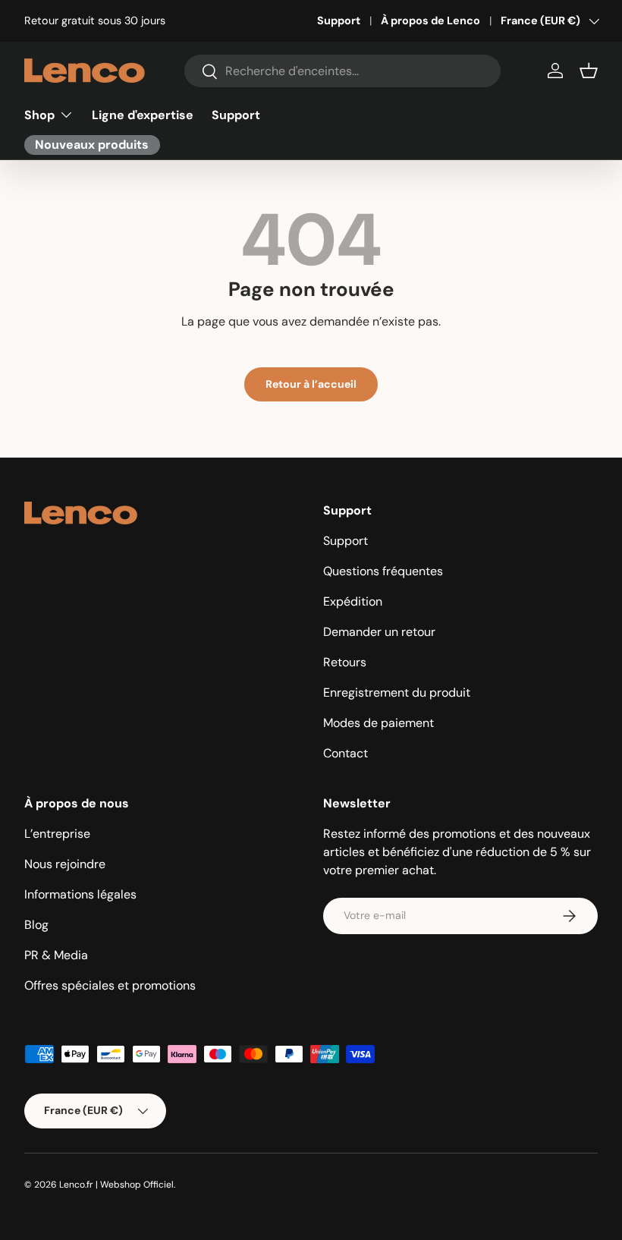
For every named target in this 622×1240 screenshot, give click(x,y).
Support (338, 20)
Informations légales (80, 894)
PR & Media (56, 955)
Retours (344, 662)
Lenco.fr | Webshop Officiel (116, 1185)
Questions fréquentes (383, 571)
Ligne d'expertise (142, 115)
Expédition (352, 601)
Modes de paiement (378, 723)
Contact (345, 753)
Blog (36, 925)
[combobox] (342, 71)
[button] (588, 70)
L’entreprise (57, 834)
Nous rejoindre (64, 864)
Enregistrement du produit (396, 692)
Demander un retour (379, 632)
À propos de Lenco (430, 20)
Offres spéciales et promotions (110, 985)
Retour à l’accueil (311, 384)
